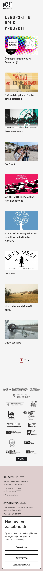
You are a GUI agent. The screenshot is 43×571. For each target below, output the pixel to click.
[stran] (29, 360)
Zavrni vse (21, 557)
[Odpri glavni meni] (38, 6)
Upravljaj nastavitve (21, 565)
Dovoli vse (22, 547)
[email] (21, 495)
